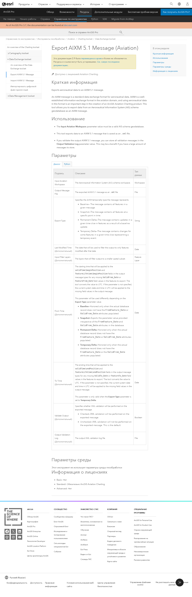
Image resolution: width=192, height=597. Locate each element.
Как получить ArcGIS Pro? (176, 12)
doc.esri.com (70, 25)
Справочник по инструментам (70, 19)
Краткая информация (163, 53)
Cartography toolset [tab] (19, 53)
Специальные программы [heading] (140, 511)
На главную (9, 19)
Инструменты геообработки (51, 39)
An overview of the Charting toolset (23, 47)
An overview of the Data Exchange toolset (21, 67)
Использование (160, 58)
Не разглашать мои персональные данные (172, 583)
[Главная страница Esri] (8, 4)
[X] (13, 531)
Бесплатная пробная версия (143, 12)
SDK (105, 19)
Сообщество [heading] (60, 509)
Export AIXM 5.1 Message (22, 74)
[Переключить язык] (179, 4)
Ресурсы (84, 12)
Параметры (158, 62)
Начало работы (28, 19)
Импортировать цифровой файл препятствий (23, 88)
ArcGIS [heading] (30, 509)
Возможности (67, 12)
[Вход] (187, 4)
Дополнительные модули (108, 12)
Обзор (50, 12)
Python (94, 19)
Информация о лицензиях (165, 71)
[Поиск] (171, 4)
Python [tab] (67, 164)
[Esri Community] (7, 537)
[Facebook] (7, 531)
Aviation (71, 39)
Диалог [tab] (56, 164)
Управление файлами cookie (140, 583)
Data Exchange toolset (105, 39)
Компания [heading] (112, 509)
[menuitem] (38, 516)
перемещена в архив (91, 58)
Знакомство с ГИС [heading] (89, 509)
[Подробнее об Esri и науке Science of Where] (13, 517)
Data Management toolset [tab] (22, 96)
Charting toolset (85, 39)
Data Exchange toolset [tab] (20, 59)
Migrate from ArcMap (122, 19)
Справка (45, 19)
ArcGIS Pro (8, 11)
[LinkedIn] (19, 531)
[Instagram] (13, 537)
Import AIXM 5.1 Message (22, 80)
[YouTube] (19, 537)
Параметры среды (162, 66)
